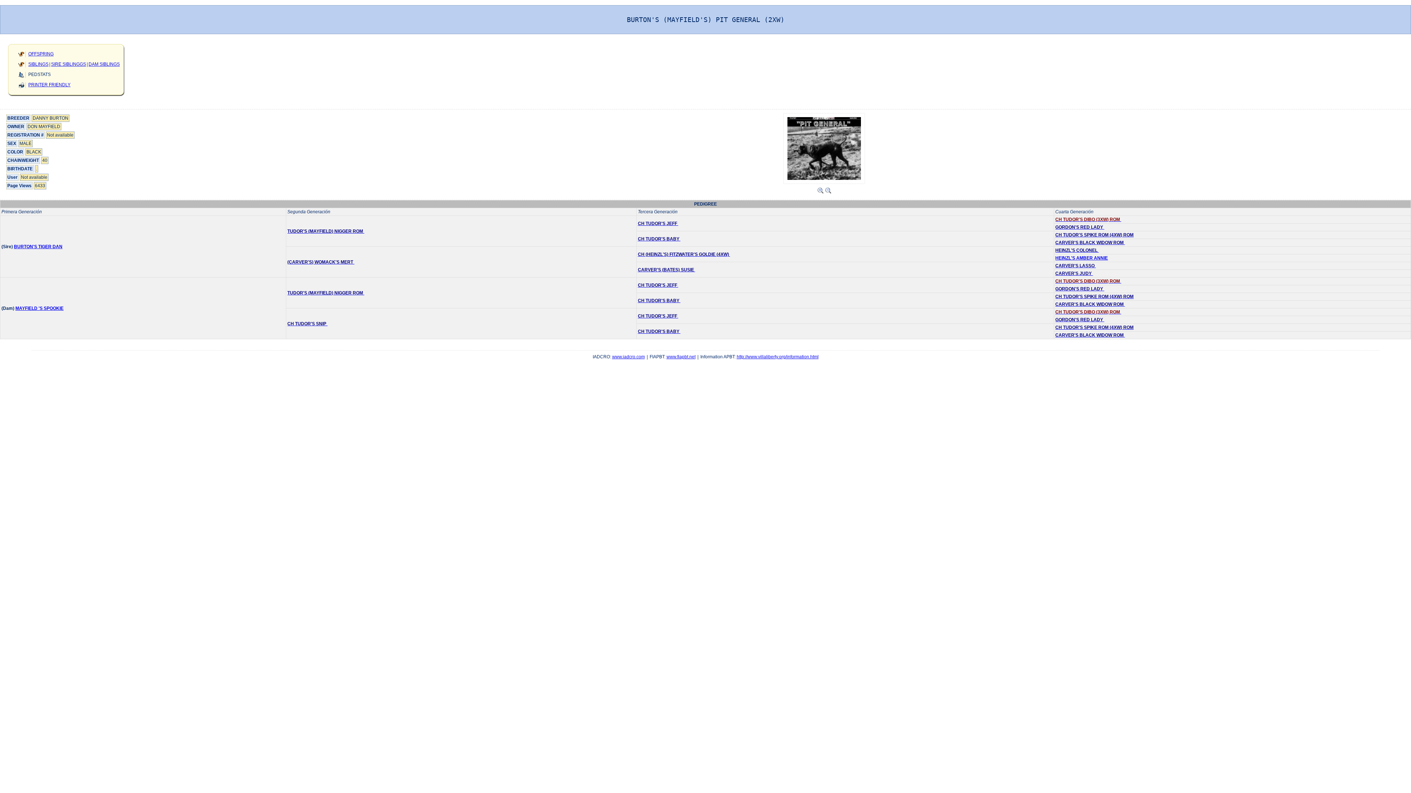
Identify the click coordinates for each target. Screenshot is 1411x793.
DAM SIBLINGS (104, 64)
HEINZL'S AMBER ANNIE (1081, 258)
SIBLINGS (38, 64)
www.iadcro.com (628, 356)
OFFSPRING (41, 54)
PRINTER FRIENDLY (49, 84)
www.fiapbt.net (681, 356)
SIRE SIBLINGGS (68, 64)
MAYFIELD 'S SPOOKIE (39, 308)
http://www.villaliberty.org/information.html (778, 356)
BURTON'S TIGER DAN (38, 246)
